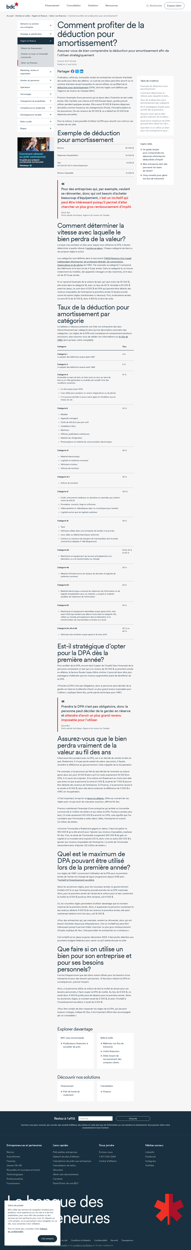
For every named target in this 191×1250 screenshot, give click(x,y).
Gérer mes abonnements (66, 1174)
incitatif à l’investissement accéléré (76, 880)
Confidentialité (100, 1240)
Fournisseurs (13, 1183)
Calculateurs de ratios (64, 1165)
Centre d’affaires (108, 1160)
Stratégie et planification (31, 34)
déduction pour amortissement (73, 87)
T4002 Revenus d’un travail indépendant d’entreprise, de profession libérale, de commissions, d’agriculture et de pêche (94, 261)
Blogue (23, 128)
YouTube (149, 1165)
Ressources (112, 5)
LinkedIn (149, 1152)
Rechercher (156, 5)
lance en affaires (95, 798)
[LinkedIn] (81, 71)
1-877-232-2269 (107, 1156)
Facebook (150, 1156)
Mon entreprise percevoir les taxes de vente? (155, 167)
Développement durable (31, 115)
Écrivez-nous (106, 1152)
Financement (52, 5)
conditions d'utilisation (82, 1245)
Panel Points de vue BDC (66, 1183)
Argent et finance (39, 16)
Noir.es (10, 1152)
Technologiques (15, 1174)
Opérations (25, 87)
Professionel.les (15, 1178)
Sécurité (114, 1240)
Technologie (25, 94)
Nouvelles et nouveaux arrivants (23, 1169)
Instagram (150, 1160)
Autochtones (13, 1156)
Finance (107, 1091)
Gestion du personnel (29, 80)
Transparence (127, 1240)
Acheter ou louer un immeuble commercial (34, 55)
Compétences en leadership (32, 108)
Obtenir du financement (31, 48)
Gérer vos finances (57, 16)
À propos (145, 2)
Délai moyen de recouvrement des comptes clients (112, 1059)
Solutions (93, 5)
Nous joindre (169, 2)
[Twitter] (77, 71)
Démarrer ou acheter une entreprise (29, 25)
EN (183, 2)
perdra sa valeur (95, 248)
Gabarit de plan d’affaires (66, 1156)
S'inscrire (133, 1119)
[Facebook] (72, 71)
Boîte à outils (26, 121)
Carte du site (61, 1240)
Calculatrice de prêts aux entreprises (72, 1160)
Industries (133, 2)
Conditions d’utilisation (81, 1240)
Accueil (10, 16)
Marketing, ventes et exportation (29, 72)
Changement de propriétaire (32, 101)
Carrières (157, 2)
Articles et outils (22, 16)
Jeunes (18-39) (14, 1165)
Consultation (74, 5)
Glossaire (58, 1169)
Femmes (11, 1160)
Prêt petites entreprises (65, 1152)
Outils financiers (111, 1051)
